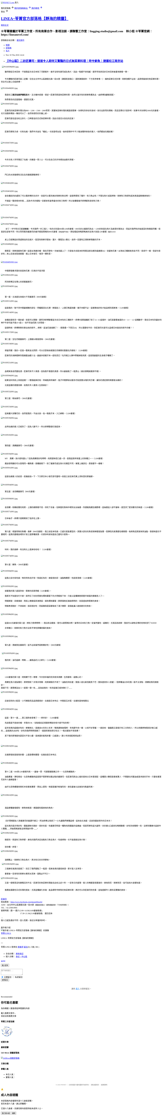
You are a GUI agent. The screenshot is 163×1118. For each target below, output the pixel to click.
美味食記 (19, 954)
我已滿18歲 (6, 1113)
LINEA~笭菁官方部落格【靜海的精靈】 (34, 18)
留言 (26, 947)
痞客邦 (20, 947)
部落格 (8, 48)
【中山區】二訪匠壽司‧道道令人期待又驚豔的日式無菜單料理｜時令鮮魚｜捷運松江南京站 (64, 60)
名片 (8, 51)
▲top (3, 961)
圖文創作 (20, 40)
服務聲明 (104, 1085)
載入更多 (5, 965)
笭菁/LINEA (6, 933)
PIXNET (63, 1085)
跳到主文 (5, 25)
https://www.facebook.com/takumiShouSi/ (26, 902)
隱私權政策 (95, 1085)
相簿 (8, 45)
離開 (13, 1113)
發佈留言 (5, 980)
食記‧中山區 (21, 957)
